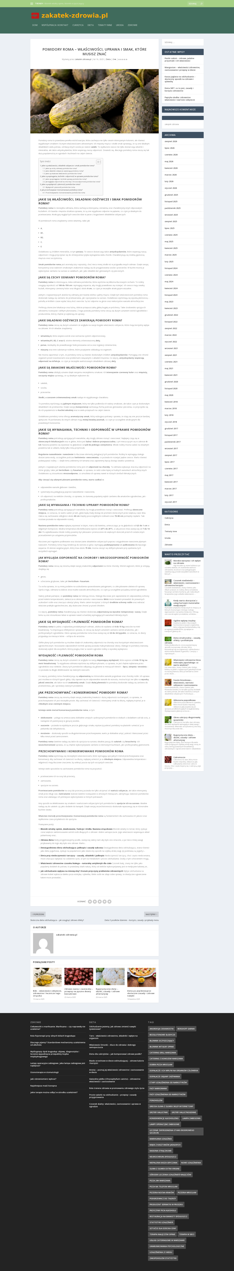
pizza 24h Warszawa (160, 1180)
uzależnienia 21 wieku (161, 1252)
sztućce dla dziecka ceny (163, 1228)
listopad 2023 (171, 295)
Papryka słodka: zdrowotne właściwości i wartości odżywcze (180, 98)
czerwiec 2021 (171, 361)
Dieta (91, 25)
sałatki (94, 147)
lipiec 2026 (169, 148)
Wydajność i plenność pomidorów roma (60, 187)
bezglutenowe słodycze (162, 1034)
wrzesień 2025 (171, 214)
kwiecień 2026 (171, 168)
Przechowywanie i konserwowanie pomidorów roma (65, 193)
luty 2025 (169, 261)
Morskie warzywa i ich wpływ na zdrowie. (187, 561)
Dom (35, 25)
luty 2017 (169, 495)
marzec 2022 (171, 335)
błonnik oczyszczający (162, 1040)
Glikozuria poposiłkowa (184, 700)
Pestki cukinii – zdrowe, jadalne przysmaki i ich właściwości (179, 59)
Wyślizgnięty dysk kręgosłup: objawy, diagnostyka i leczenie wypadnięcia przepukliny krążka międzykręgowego (54, 1054)
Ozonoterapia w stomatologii (44, 1072)
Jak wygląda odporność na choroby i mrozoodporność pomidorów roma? (73, 182)
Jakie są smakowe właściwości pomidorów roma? (64, 173)
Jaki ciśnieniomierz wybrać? (43, 1079)
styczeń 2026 (171, 188)
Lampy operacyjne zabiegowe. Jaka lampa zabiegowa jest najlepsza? (57, 1064)
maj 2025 (169, 241)
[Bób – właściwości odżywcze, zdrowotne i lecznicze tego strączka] (47, 977)
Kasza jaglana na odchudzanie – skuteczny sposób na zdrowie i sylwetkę (180, 79)
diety (98, 340)
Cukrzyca (78, 25)
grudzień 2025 (171, 195)
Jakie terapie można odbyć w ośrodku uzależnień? (54, 1092)
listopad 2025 (171, 201)
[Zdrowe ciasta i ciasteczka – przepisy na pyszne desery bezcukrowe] (78, 976)
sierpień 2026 (171, 141)
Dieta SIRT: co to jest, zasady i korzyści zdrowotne (179, 89)
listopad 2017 (171, 435)
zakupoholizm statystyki (163, 1258)
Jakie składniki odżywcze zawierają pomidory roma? (65, 171)
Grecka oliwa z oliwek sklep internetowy (171, 1106)
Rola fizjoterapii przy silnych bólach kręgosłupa (52, 1035)
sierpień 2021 (171, 355)
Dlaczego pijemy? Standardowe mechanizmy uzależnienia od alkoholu (57, 1043)
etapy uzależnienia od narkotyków (168, 1082)
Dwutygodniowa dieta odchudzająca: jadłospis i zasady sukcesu (72, 847)
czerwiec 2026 (171, 154)
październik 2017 (173, 441)
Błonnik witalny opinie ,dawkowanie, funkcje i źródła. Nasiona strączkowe (77, 829)
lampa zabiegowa (191, 1118)
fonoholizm (156, 1100)
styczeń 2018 (171, 422)
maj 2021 (169, 368)
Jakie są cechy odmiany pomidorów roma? (61, 168)
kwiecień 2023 (171, 308)
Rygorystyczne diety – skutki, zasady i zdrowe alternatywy (108, 991)
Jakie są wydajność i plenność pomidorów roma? (61, 184)
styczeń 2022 (171, 341)
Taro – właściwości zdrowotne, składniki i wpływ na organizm (113, 1036)
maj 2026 (169, 161)
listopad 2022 (171, 321)
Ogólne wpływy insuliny (184, 620)
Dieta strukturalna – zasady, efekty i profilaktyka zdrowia (183, 640)
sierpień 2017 (171, 455)
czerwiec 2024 (171, 275)
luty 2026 (169, 181)
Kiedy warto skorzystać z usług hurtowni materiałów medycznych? (186, 603)
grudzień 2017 (171, 428)
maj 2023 (169, 301)
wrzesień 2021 (171, 348)
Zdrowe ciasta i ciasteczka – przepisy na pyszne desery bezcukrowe (78, 991)
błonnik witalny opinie (162, 1046)
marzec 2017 (171, 488)
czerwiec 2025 (171, 235)
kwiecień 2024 (171, 288)
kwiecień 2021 (171, 375)
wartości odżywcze (119, 790)
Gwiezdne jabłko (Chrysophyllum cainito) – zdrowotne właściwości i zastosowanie (114, 1080)
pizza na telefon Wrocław (163, 1186)
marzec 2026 (171, 174)
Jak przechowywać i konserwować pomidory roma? (62, 190)
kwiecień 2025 (171, 248)
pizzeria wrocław (187, 1192)
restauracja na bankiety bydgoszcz (168, 1216)
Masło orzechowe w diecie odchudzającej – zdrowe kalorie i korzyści (116, 1061)
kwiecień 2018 (171, 401)
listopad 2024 (171, 268)
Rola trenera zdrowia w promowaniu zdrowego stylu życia (116, 1088)
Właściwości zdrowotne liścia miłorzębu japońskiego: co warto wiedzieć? (187, 662)
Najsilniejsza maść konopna (43, 1085)
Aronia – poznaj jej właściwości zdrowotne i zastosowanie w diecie (116, 1071)
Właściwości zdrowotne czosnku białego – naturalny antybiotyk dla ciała (76, 863)
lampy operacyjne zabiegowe (164, 1124)
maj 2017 (169, 475)
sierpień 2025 (171, 221)
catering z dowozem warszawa (166, 1058)
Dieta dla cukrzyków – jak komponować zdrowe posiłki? (115, 1054)
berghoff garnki (186, 1028)
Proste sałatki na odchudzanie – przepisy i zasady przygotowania (113, 1096)
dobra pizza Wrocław (161, 1064)
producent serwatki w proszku (166, 1204)
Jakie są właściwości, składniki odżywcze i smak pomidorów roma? (68, 165)
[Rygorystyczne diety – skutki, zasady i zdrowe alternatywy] (110, 976)
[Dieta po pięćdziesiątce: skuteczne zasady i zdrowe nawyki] (141, 977)
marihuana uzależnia (161, 1138)
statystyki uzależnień (161, 1222)
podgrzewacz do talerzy (163, 1198)
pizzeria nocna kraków (162, 1192)
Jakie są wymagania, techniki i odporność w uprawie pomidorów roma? (70, 176)
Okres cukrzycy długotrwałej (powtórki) (186, 718)
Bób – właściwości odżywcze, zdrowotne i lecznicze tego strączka (47, 993)
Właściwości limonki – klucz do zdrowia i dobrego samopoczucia (112, 1046)
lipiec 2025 (169, 228)
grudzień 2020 (171, 381)
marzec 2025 (171, 254)
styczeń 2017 (171, 502)
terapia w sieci (186, 1234)
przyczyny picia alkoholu (163, 1210)
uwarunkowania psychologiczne (167, 1246)
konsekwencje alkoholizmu (164, 1118)
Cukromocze (179, 757)
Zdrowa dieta (47, 840)
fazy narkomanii (158, 1088)
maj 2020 (169, 395)
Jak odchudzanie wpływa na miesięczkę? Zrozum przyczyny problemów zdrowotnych (82, 871)
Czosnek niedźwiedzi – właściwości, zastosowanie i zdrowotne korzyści (182, 583)
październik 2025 (173, 208)
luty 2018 (169, 415)
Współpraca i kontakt (55, 25)
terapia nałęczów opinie (162, 1234)
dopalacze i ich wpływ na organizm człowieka (174, 1070)
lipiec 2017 (169, 462)
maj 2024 (169, 281)
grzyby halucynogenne (184, 1112)
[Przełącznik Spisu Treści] (97, 162)
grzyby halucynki (159, 1112)
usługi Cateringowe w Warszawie (167, 1240)
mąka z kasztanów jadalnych (165, 1144)
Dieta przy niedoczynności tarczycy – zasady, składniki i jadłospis (72, 855)
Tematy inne (105, 25)
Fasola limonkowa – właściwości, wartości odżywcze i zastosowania (185, 682)
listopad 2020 (171, 388)
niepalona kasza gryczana (163, 1162)
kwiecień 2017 (171, 482)
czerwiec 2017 (171, 468)
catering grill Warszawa (163, 1052)
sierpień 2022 (171, 328)
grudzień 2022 (171, 315)
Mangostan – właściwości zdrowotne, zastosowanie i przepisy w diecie (182, 68)
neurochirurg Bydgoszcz (163, 1156)
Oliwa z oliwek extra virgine (165, 1168)
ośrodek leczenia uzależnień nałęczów (170, 1174)
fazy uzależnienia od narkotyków (167, 1094)
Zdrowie (132, 25)
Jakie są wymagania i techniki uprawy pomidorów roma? (66, 179)
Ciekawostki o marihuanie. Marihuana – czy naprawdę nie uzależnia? (57, 1027)
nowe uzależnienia (191, 1162)
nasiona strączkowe (161, 1150)
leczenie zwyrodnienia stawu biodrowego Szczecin (172, 1131)
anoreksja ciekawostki (162, 1028)
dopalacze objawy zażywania (165, 1076)
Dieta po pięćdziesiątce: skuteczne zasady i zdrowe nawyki (141, 993)
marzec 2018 (171, 408)
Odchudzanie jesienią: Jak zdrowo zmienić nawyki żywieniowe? (112, 1027)
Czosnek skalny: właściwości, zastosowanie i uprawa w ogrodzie (115, 1105)
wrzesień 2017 (171, 448)
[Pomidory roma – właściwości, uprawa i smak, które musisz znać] (94, 101)
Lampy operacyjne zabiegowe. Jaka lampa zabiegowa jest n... (71, 3)
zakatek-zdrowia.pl (83, 59)
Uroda (120, 25)
